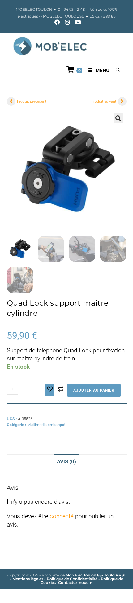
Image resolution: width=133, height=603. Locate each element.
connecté (62, 516)
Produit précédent (31, 101)
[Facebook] (57, 22)
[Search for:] (115, 70)
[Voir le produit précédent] (11, 101)
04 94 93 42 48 (72, 9)
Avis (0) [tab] (66, 461)
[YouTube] (76, 22)
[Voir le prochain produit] (122, 101)
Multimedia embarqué (46, 424)
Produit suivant (103, 101)
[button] (118, 118)
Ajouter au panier (93, 390)
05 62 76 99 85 (102, 16)
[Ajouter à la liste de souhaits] (50, 390)
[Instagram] (67, 22)
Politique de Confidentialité (72, 578)
